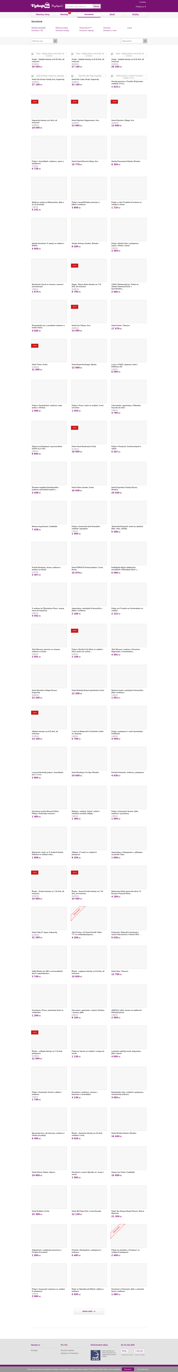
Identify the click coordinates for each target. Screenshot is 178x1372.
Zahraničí (107, 28)
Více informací (142, 1369)
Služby (135, 14)
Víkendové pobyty (62, 30)
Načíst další (87, 1311)
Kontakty (143, 2)
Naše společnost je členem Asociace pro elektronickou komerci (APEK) (109, 1353)
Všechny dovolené (38, 28)
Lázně (129, 28)
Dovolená (89, 14)
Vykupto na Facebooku (69, 1353)
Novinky (65, 14)
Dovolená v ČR (37, 30)
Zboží (112, 14)
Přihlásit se (140, 7)
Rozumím (128, 1369)
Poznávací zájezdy (86, 30)
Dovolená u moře (109, 30)
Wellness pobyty (61, 28)
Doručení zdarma (67, 1350)
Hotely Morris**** (85, 28)
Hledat (96, 6)
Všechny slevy (42, 14)
